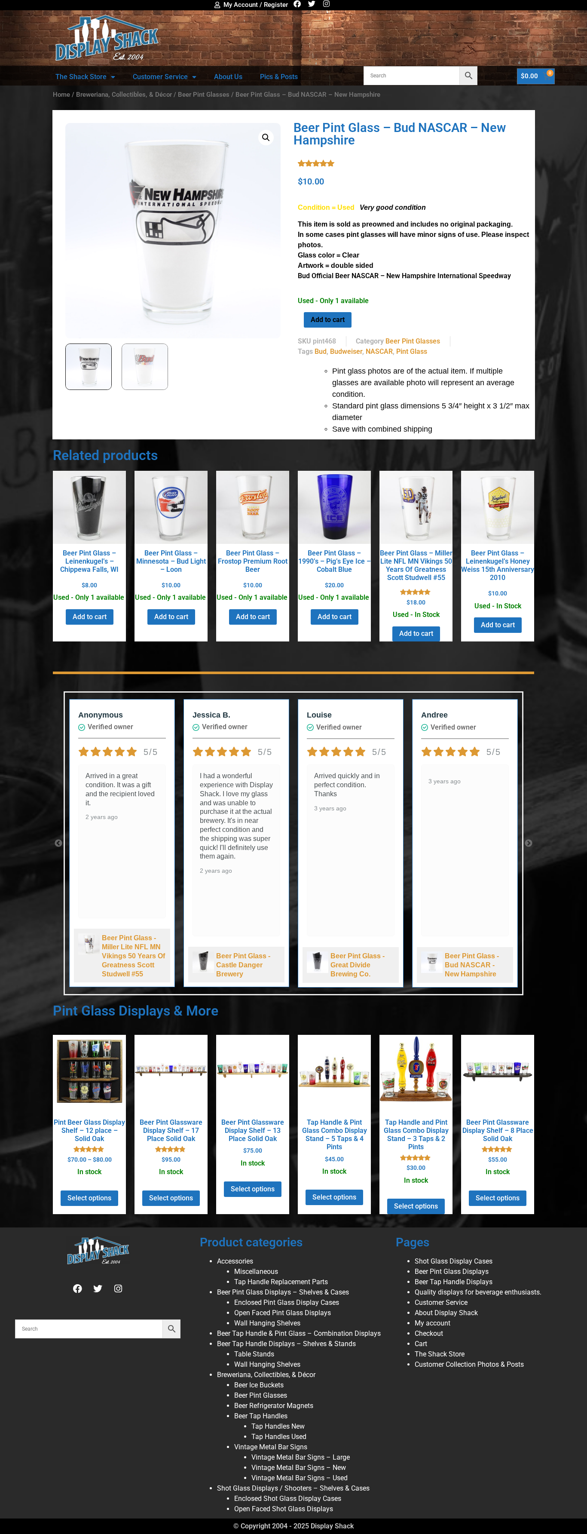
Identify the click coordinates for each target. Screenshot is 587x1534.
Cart (421, 1344)
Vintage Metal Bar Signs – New (298, 1467)
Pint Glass (411, 351)
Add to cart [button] (90, 617)
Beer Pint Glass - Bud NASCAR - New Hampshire (472, 965)
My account (432, 1323)
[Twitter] (311, 3)
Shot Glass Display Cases (453, 1261)
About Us (228, 77)
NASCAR (379, 351)
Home (61, 94)
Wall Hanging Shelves (267, 1323)
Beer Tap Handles (260, 1416)
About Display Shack (446, 1313)
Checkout (429, 1333)
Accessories (235, 1261)
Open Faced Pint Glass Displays (282, 1313)
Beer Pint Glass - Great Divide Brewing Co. (357, 965)
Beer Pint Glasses (203, 94)
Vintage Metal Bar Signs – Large (300, 1457)
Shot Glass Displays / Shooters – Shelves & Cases (293, 1488)
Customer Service (160, 77)
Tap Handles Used (278, 1437)
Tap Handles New (278, 1426)
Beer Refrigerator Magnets (273, 1406)
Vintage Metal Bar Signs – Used (299, 1478)
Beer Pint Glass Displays (452, 1271)
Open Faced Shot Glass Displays (283, 1509)
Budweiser (346, 351)
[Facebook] (297, 3)
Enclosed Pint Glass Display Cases (286, 1302)
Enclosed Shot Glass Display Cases (287, 1498)
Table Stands (254, 1354)
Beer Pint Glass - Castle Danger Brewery (243, 965)
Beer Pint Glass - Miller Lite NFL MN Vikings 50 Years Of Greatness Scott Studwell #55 (133, 956)
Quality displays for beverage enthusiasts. (478, 1292)
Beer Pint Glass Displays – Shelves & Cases (283, 1292)
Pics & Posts (279, 77)
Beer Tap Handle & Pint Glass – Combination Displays (299, 1333)
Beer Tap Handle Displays (453, 1282)
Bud (321, 351)
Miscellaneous (256, 1271)
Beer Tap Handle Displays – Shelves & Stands (286, 1344)
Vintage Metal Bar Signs (270, 1447)
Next (528, 843)
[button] (266, 137)
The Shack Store (81, 77)
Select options (89, 1198)
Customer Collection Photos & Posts (469, 1364)
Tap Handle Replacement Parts (281, 1282)
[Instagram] (326, 3)
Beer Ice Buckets (259, 1385)
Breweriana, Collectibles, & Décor (124, 94)
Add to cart (328, 320)
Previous (58, 843)
